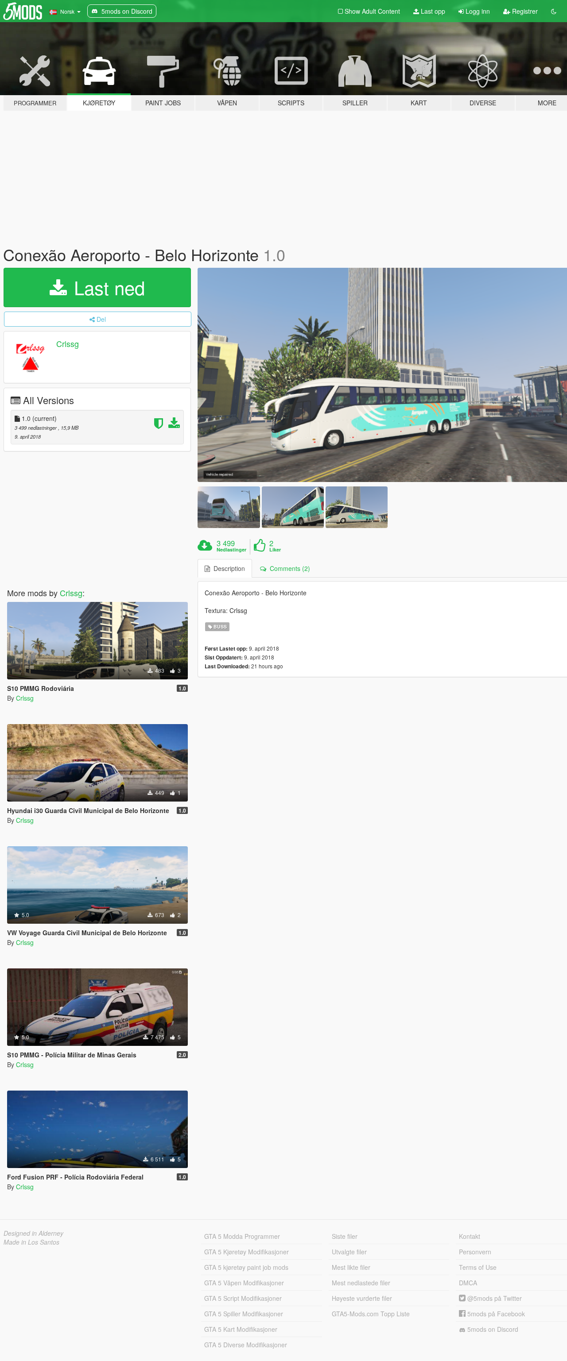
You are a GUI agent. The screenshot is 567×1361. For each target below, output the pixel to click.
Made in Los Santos (31, 1242)
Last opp (432, 11)
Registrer (524, 11)
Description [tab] (227, 568)
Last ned (107, 287)
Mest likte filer (351, 1267)
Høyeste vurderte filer (362, 1298)
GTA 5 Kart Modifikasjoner (240, 1329)
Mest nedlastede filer (361, 1282)
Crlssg (67, 343)
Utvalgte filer (349, 1251)
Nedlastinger (231, 549)
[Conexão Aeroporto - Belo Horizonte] (229, 507)
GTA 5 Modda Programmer (242, 1236)
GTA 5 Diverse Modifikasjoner (245, 1344)
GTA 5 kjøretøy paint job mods (246, 1267)
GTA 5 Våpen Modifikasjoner (244, 1282)
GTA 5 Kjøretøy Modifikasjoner (246, 1251)
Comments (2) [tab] (288, 568)
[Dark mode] (553, 11)
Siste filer (344, 1236)
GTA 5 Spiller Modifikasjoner (243, 1313)
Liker (275, 549)
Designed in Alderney (33, 1233)
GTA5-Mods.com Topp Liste (371, 1313)
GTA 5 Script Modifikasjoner (243, 1298)
